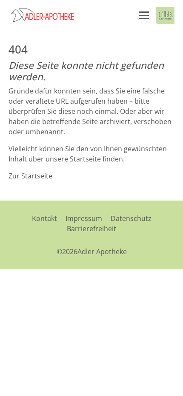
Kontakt (44, 218)
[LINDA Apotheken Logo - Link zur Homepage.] (165, 15)
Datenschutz (131, 218)
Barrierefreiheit (91, 228)
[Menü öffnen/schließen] (144, 15)
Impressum (84, 218)
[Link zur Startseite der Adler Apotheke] (51, 15)
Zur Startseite (30, 176)
